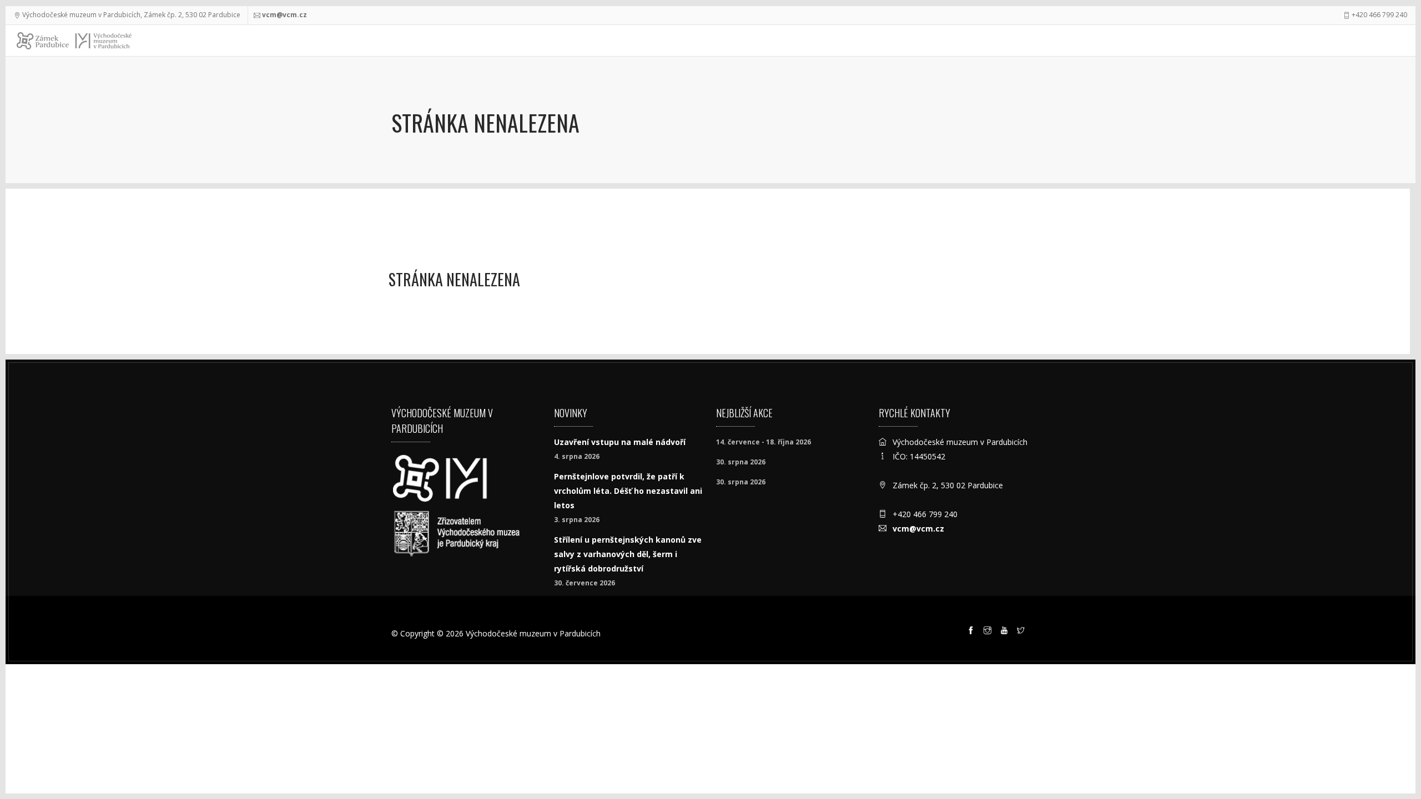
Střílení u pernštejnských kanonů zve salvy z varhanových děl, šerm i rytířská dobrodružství (628, 554)
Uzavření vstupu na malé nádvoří (620, 442)
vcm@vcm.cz (284, 14)
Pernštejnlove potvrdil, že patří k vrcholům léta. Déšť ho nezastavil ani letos (628, 490)
